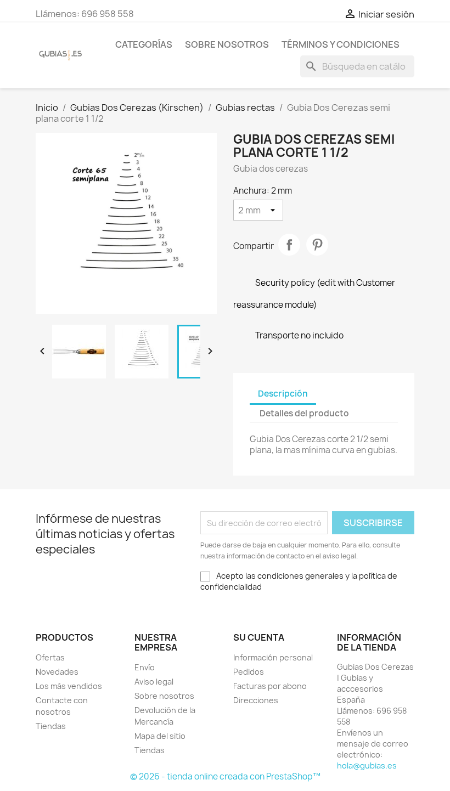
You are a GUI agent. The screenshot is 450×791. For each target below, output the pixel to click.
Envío (144, 667)
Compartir (289, 245)
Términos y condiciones (341, 44)
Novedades (57, 671)
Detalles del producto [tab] (304, 413)
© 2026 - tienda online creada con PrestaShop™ (225, 776)
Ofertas (50, 657)
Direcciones (255, 700)
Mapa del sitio (159, 736)
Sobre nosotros (227, 44)
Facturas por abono (270, 686)
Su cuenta (258, 637)
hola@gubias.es (367, 765)
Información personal (273, 657)
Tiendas (51, 726)
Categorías (143, 44)
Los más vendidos (69, 686)
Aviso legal (153, 681)
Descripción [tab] (283, 393)
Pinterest (317, 245)
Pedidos (248, 671)
